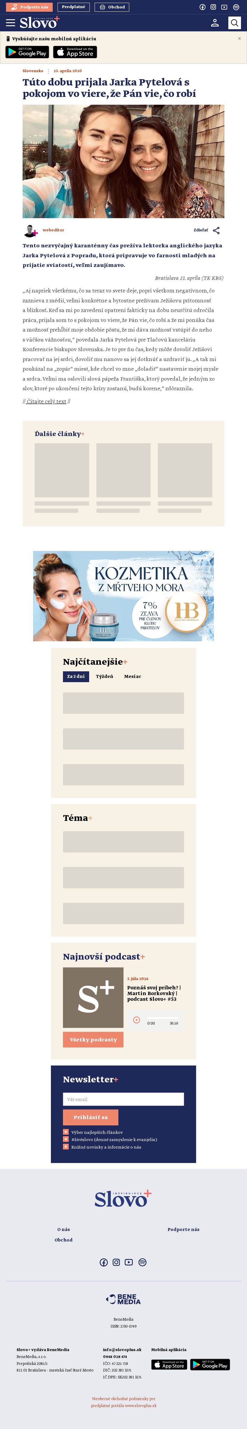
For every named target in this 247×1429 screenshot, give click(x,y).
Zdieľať (201, 230)
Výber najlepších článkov (97, 1133)
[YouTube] (224, 7)
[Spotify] (236, 7)
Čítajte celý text (46, 401)
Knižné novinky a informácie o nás (106, 1147)
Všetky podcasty (93, 1040)
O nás (63, 1230)
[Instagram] (213, 7)
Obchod (64, 1240)
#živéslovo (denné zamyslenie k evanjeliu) (114, 1140)
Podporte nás (183, 1230)
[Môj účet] (215, 22)
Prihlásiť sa (90, 1117)
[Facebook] (202, 7)
